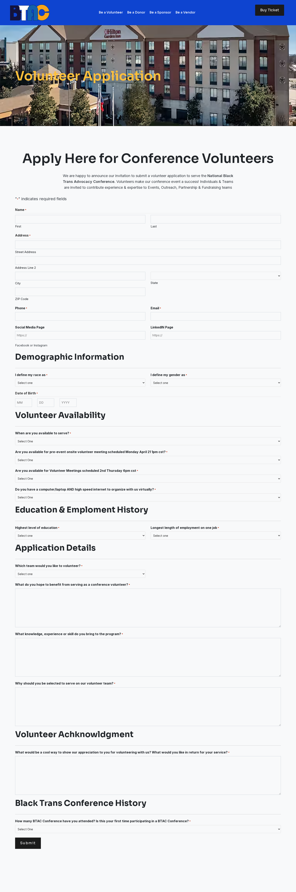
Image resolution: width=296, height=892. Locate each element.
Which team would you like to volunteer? (49, 566)
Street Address (25, 252)
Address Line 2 (25, 268)
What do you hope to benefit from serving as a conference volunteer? (72, 585)
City (18, 283)
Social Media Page (30, 327)
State (154, 283)
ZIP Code (21, 299)
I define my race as (31, 375)
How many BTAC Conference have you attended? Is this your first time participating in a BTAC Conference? (103, 821)
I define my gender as (169, 375)
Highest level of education (37, 528)
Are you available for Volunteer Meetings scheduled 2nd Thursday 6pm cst (76, 471)
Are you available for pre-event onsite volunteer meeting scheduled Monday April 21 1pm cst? (91, 452)
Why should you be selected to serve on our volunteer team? (65, 683)
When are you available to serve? (43, 433)
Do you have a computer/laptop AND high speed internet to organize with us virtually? (85, 489)
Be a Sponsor (160, 12)
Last (154, 226)
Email (156, 308)
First (18, 226)
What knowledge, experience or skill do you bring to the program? (69, 634)
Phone (21, 308)
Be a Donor (136, 12)
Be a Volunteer (111, 12)
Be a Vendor (185, 12)
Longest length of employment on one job (185, 528)
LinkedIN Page (162, 327)
